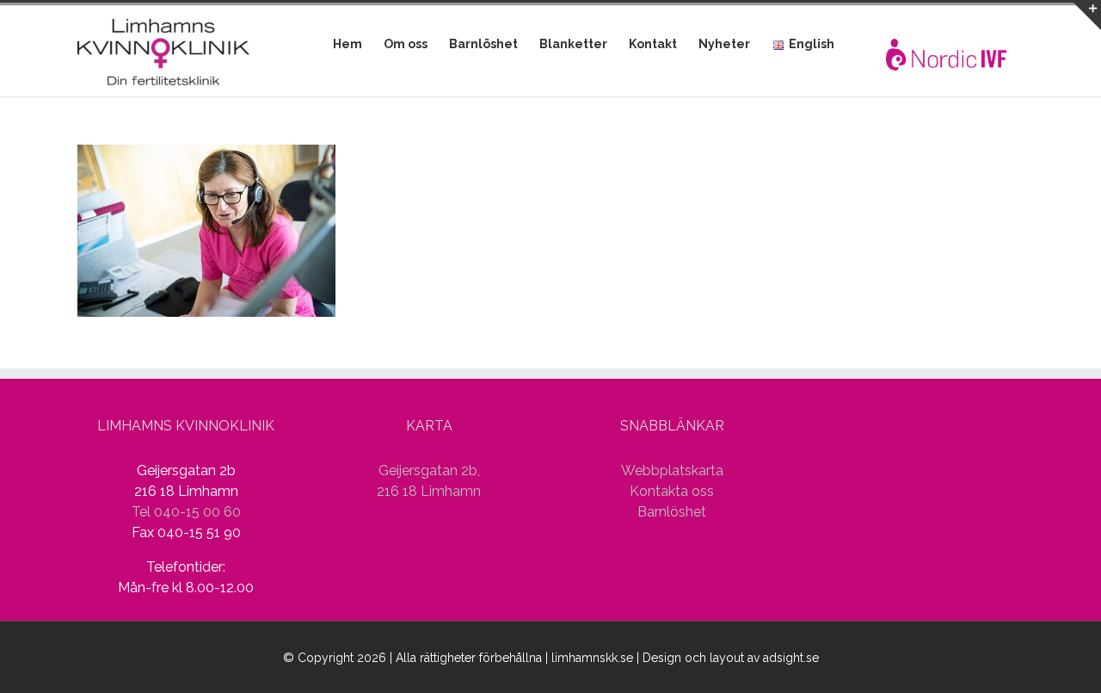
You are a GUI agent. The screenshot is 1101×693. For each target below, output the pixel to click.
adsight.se (791, 658)
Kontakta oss (672, 491)
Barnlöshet (671, 512)
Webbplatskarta (672, 470)
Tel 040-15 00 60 (186, 512)
